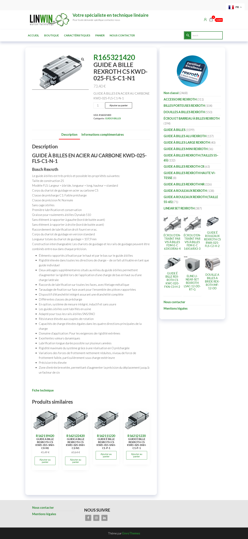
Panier (100, 35)
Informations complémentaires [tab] (102, 134)
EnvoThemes (131, 533)
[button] (83, 59)
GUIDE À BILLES (113, 118)
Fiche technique (43, 390)
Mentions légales (176, 308)
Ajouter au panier (118, 105)
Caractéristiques (77, 35)
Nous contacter (122, 35)
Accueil (33, 35)
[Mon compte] (205, 19)
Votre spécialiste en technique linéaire (110, 15)
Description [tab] (69, 134)
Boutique (51, 35)
